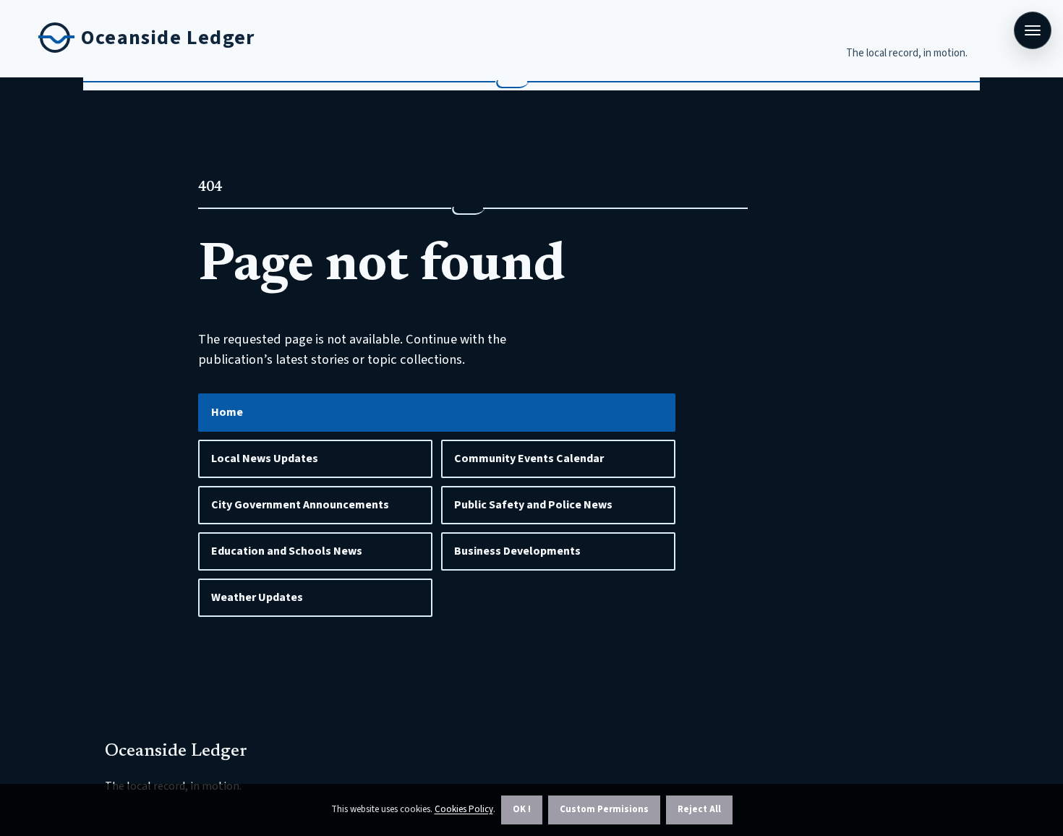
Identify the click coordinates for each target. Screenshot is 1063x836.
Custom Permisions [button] (604, 809)
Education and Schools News (286, 551)
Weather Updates (257, 597)
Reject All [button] (699, 809)
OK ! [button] (522, 809)
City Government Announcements (300, 505)
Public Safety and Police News (533, 505)
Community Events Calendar (529, 458)
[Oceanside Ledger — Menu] (1032, 30)
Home (227, 412)
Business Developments (517, 551)
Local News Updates (264, 458)
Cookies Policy (464, 809)
